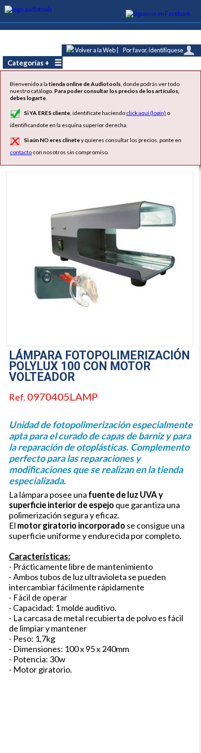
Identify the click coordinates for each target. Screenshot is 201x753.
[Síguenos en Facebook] (159, 13)
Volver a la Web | (96, 50)
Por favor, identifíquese (153, 50)
